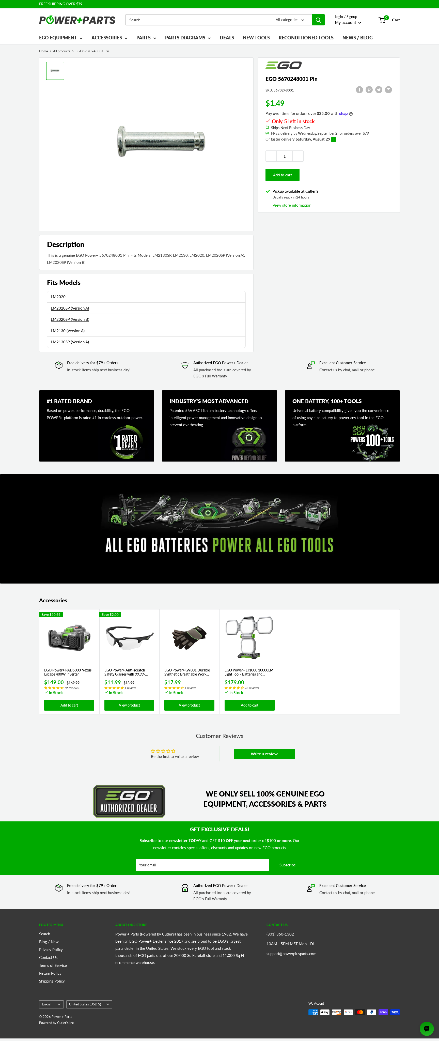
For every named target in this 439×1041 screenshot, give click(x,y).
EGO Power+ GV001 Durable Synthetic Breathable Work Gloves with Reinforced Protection (187, 672)
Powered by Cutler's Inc (56, 1023)
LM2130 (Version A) (68, 330)
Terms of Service (53, 965)
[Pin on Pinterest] (369, 89)
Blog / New (49, 941)
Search (44, 933)
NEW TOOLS (256, 37)
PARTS (143, 37)
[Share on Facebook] (359, 89)
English (47, 1004)
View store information (292, 205)
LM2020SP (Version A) (70, 308)
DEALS (227, 37)
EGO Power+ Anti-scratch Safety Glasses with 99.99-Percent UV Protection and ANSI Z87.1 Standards (125, 672)
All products (61, 51)
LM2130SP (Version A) (70, 342)
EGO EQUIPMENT (58, 37)
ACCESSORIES (106, 37)
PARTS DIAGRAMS (185, 37)
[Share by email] (388, 89)
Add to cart (282, 175)
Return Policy (50, 973)
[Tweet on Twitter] (378, 89)
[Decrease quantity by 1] (271, 156)
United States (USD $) (85, 1004)
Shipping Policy (52, 981)
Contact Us (48, 957)
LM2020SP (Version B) (70, 319)
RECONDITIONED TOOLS (306, 37)
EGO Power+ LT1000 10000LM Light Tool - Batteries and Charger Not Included (249, 672)
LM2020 (58, 296)
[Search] (318, 19)
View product (129, 705)
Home (43, 51)
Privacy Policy (51, 949)
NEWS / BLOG (357, 37)
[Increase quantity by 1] (298, 156)
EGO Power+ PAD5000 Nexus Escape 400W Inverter (67, 672)
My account (346, 22)
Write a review (264, 753)
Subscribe (287, 865)
